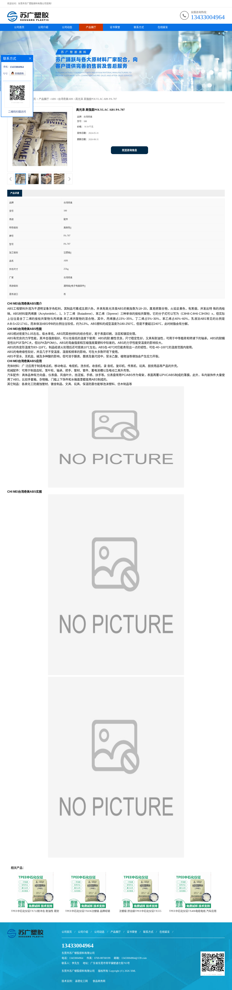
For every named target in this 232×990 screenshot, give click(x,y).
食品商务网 (99, 981)
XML (133, 971)
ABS (53, 99)
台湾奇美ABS (65, 99)
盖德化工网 (81, 981)
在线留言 (163, 27)
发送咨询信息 (129, 150)
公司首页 (19, 27)
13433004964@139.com (134, 958)
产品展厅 (91, 27)
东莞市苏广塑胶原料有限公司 (78, 971)
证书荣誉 (115, 27)
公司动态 (67, 27)
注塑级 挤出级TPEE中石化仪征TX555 (140, 911)
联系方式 (139, 27)
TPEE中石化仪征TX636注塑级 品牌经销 (87, 911)
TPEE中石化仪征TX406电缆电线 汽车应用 (192, 911)
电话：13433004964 (72, 958)
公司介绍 (43, 27)
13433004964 (208, 17)
